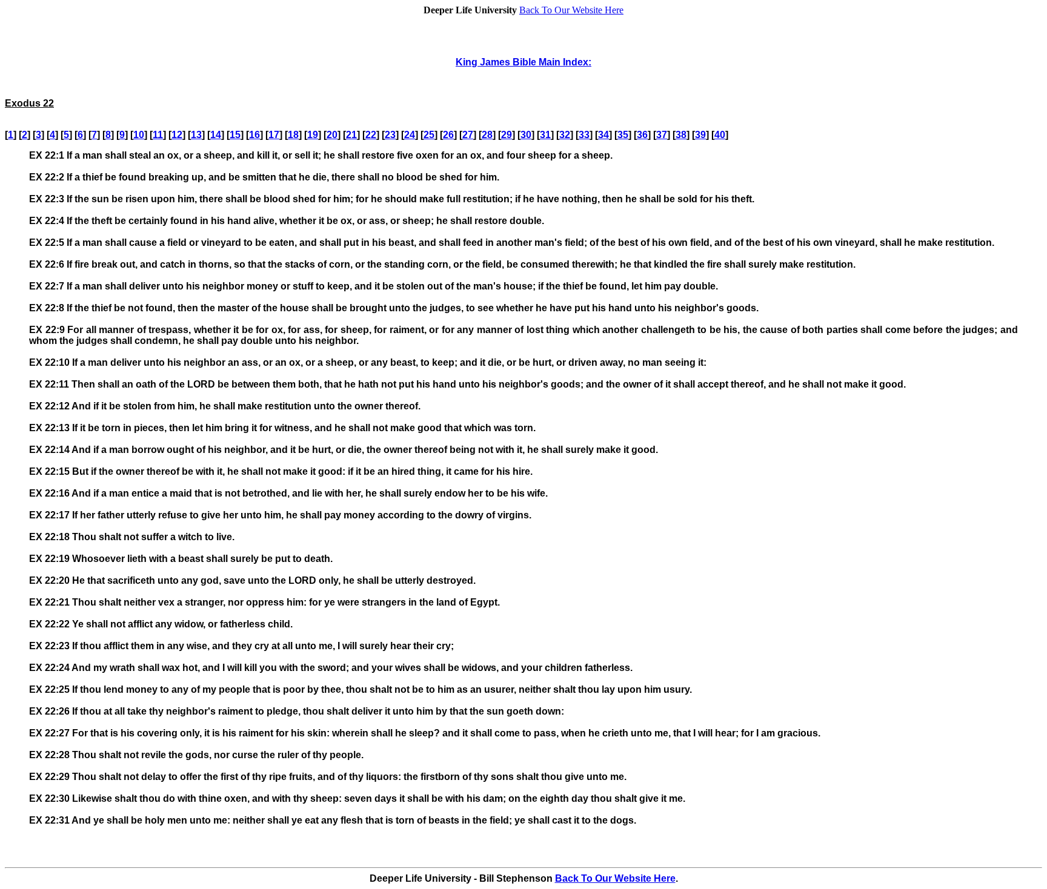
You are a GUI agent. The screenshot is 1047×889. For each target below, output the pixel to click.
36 (642, 135)
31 (545, 135)
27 (467, 135)
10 (138, 135)
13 (196, 135)
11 (158, 135)
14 (215, 135)
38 (681, 135)
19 (312, 135)
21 (351, 135)
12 (176, 135)
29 (506, 135)
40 (719, 135)
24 (409, 135)
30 (525, 135)
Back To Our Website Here (571, 10)
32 (564, 135)
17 (273, 135)
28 (487, 135)
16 (254, 135)
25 (429, 135)
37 (661, 135)
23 (390, 135)
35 (622, 135)
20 (332, 135)
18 (293, 135)
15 (235, 135)
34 (603, 135)
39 (700, 135)
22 (370, 135)
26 (448, 135)
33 (584, 135)
